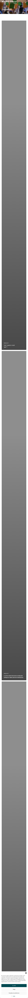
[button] (26, 973)
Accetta (14, 985)
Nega (14, 989)
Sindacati (6, 343)
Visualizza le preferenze (14, 993)
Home (14, 996)
